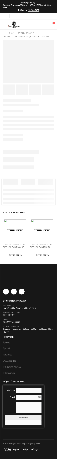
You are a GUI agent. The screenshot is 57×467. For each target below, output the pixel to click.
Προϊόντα (7, 354)
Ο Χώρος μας (9, 361)
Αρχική (6, 342)
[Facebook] (5, 16)
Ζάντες (22, 244)
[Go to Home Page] (4, 33)
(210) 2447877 (33, 10)
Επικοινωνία (9, 373)
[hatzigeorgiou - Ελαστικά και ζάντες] (13, 24)
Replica (8, 244)
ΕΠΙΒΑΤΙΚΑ (15, 244)
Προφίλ (6, 348)
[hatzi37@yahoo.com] (22, 292)
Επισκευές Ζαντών (12, 367)
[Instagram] (14, 16)
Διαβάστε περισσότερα (15, 255)
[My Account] (42, 24)
